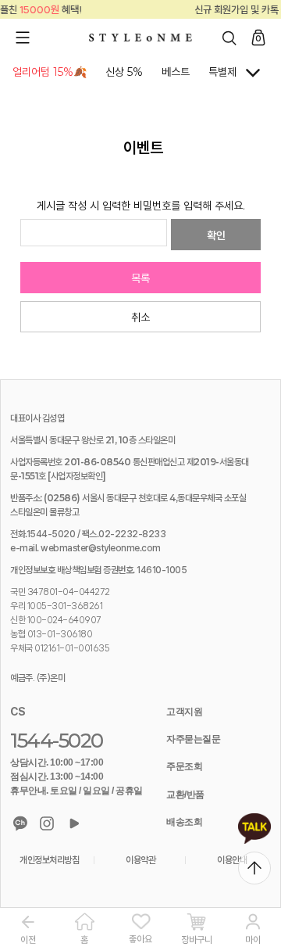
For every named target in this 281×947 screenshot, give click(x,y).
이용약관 (140, 860)
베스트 (176, 72)
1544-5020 (56, 740)
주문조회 (184, 766)
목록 (140, 278)
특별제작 (227, 72)
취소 (140, 317)
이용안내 (232, 860)
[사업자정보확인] (77, 476)
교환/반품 (185, 794)
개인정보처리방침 (49, 860)
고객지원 (184, 711)
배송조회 (184, 821)
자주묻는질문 (193, 739)
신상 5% (124, 72)
